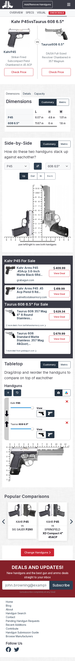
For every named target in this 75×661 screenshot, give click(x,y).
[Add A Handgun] (8, 392)
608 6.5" (13, 123)
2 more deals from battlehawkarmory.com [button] (25, 325)
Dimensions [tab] (13, 93)
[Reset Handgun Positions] (17, 392)
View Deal (59, 273)
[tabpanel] (37, 113)
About (9, 609)
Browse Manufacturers (19, 636)
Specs (30, 12)
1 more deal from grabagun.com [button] (20, 351)
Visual (41, 12)
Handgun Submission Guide (22, 632)
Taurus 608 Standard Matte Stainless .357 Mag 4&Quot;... (30, 339)
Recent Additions (16, 624)
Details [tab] (27, 93)
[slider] (32, 407)
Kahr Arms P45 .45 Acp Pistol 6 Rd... (30, 290)
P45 (10, 117)
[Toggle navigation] (69, 4)
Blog (8, 605)
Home (9, 601)
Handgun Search (16, 613)
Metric (62, 102)
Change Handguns (36, 552)
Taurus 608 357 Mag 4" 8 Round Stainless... (32, 314)
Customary (48, 102)
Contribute (12, 628)
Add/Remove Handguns (37, 4)
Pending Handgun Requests (23, 620)
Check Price (18, 72)
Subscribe (61, 585)
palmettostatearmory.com (32, 297)
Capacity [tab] (39, 93)
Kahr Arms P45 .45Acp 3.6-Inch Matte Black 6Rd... (29, 271)
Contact (10, 617)
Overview (16, 12)
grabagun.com (25, 280)
